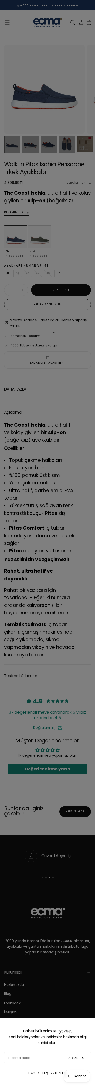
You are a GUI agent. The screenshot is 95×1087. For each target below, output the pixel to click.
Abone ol (77, 1058)
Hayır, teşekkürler (47, 1073)
